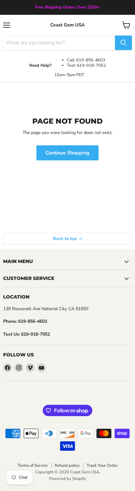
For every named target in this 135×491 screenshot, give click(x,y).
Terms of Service (33, 465)
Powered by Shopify (67, 479)
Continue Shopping (67, 152)
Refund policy (67, 465)
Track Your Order (102, 465)
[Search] (123, 43)
